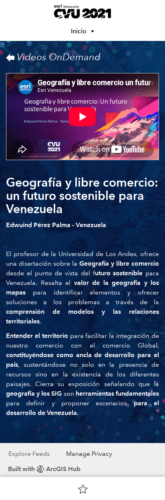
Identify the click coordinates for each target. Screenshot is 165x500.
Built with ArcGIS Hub (44, 469)
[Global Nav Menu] (11, 11)
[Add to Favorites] (83, 489)
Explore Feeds (29, 453)
